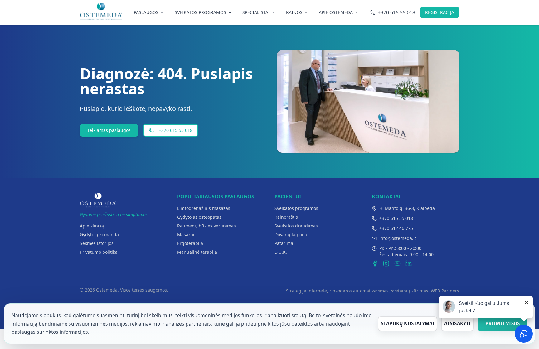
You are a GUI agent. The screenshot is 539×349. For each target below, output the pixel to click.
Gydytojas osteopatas (199, 217)
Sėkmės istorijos (97, 243)
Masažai (185, 234)
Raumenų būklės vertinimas (206, 226)
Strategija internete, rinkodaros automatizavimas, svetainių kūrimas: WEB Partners (372, 291)
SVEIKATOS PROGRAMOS (200, 12)
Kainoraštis (286, 217)
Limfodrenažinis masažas (203, 208)
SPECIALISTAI (256, 12)
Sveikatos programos (296, 208)
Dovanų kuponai (291, 234)
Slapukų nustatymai (408, 323)
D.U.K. (280, 252)
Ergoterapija (190, 243)
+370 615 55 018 (175, 130)
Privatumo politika (99, 252)
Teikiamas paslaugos (109, 130)
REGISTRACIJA (439, 12)
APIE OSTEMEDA (336, 12)
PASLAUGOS (146, 12)
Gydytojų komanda (99, 234)
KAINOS (294, 12)
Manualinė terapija (197, 252)
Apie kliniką (92, 226)
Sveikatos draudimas (296, 226)
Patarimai (284, 243)
